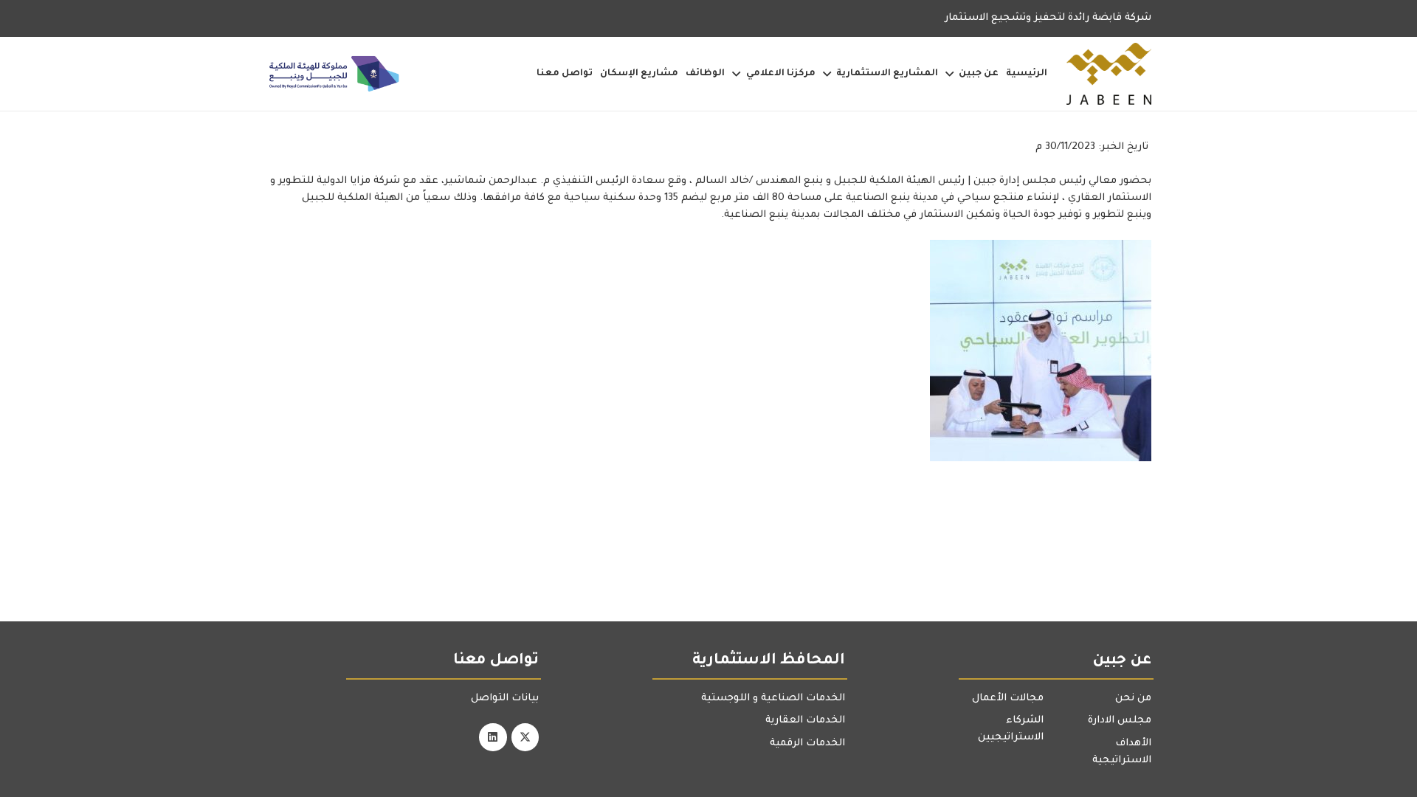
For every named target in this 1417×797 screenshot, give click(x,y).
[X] (525, 737)
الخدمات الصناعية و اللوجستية (773, 698)
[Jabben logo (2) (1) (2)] (1108, 74)
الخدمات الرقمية (807, 743)
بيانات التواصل (505, 698)
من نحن (1133, 698)
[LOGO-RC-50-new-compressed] (334, 74)
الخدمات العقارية (805, 720)
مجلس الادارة (1119, 720)
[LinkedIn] (493, 737)
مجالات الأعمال (1008, 698)
